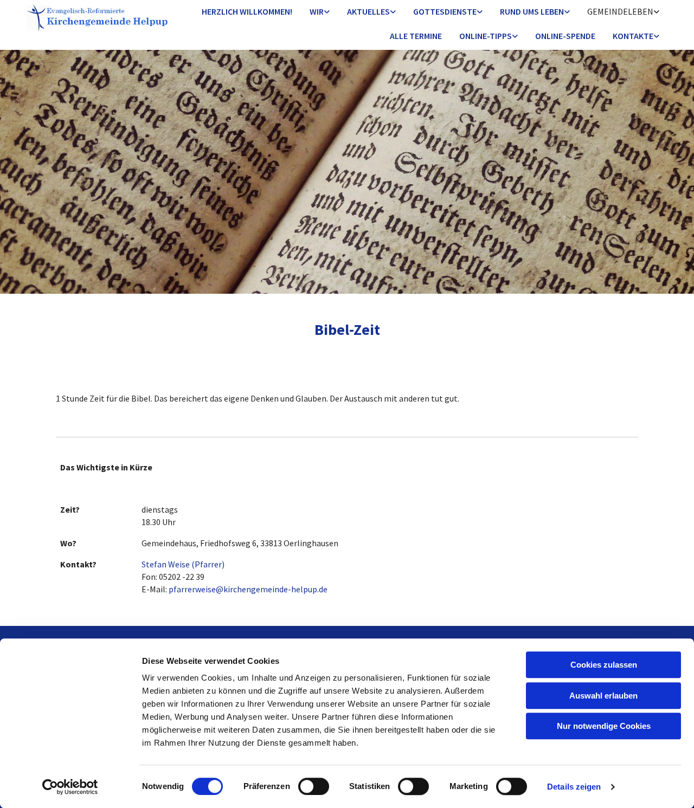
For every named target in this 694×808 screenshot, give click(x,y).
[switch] (313, 786)
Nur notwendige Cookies (604, 726)
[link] (319, 12)
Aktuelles (368, 11)
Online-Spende (565, 35)
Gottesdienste (445, 11)
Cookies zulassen (603, 664)
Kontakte (633, 35)
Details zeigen (574, 786)
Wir (317, 11)
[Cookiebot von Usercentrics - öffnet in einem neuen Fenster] (70, 787)
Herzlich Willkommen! (247, 11)
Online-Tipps (485, 35)
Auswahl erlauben (603, 695)
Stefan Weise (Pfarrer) (183, 564)
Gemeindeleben (620, 11)
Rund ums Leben (532, 11)
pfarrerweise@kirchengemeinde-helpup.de (248, 589)
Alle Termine (416, 35)
